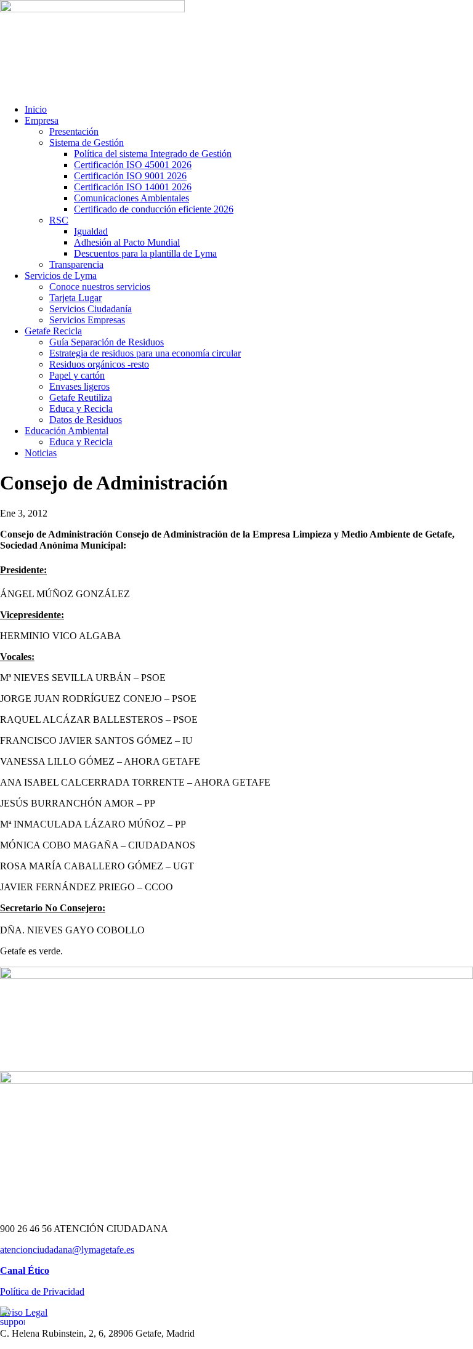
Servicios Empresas (87, 320)
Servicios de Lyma (61, 275)
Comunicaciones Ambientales (131, 198)
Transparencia (76, 264)
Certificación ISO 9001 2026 (130, 176)
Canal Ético (24, 1270)
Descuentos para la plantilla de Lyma (145, 253)
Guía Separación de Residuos (106, 342)
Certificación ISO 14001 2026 (133, 187)
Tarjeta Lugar (75, 297)
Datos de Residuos (85, 419)
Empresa (42, 120)
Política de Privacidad (42, 1291)
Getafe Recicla (53, 331)
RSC (58, 220)
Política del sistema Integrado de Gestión (153, 153)
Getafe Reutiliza (80, 397)
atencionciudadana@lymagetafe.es (67, 1249)
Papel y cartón (77, 375)
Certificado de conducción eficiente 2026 (153, 209)
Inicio (36, 109)
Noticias (41, 453)
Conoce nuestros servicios (99, 286)
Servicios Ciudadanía (90, 309)
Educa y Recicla (81, 408)
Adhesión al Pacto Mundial (127, 242)
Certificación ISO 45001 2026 (133, 164)
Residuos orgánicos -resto (99, 364)
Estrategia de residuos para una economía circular (145, 353)
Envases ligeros (79, 386)
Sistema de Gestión (86, 142)
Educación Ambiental (66, 430)
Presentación (74, 131)
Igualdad (91, 231)
